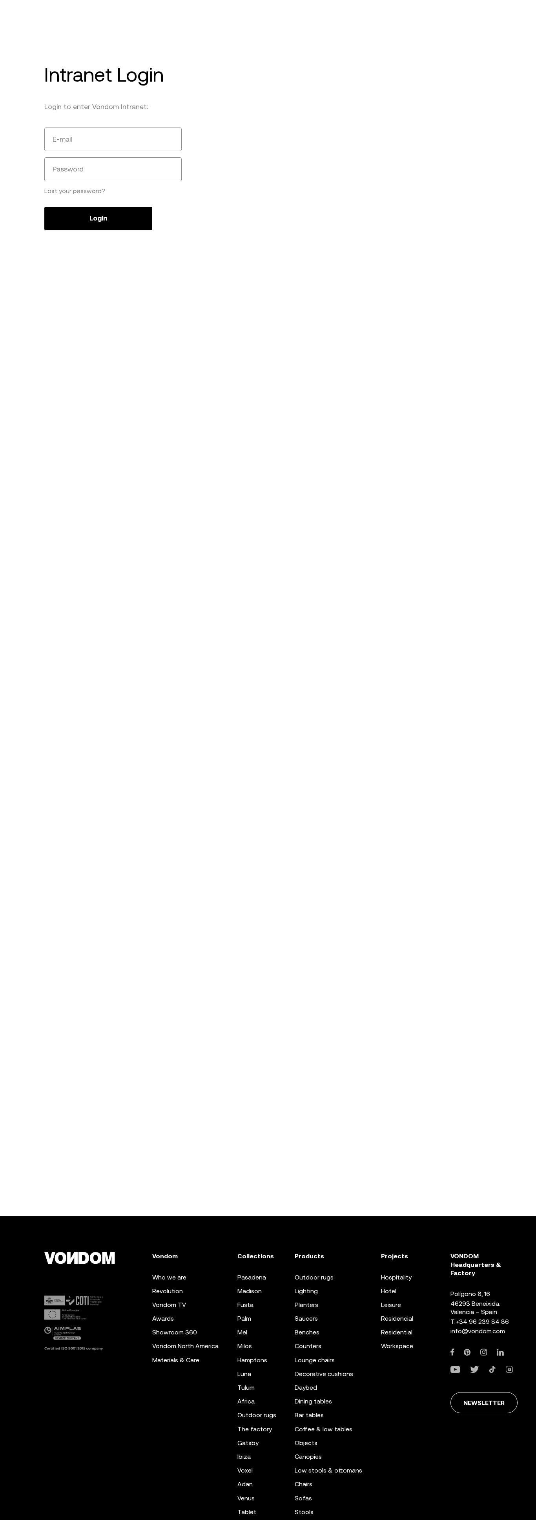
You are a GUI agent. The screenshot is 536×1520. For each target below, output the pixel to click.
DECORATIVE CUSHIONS (324, 1374)
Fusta (245, 1304)
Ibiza (244, 1456)
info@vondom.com (477, 1331)
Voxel (245, 1470)
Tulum (246, 1387)
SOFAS (303, 1498)
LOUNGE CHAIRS (315, 1360)
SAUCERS (306, 1318)
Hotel (388, 1291)
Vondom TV (169, 1304)
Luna (244, 1374)
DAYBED (306, 1387)
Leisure (391, 1304)
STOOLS (304, 1512)
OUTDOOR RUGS (314, 1277)
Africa (246, 1401)
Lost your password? (74, 191)
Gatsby (248, 1443)
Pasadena (251, 1277)
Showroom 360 (174, 1332)
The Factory (254, 1429)
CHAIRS (303, 1484)
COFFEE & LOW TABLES (323, 1429)
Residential (396, 1332)
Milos (244, 1346)
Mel (242, 1332)
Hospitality (396, 1277)
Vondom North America (185, 1346)
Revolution (167, 1291)
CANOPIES (308, 1456)
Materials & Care (175, 1360)
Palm (244, 1318)
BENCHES (307, 1332)
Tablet (246, 1512)
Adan (245, 1484)
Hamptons (252, 1360)
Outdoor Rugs (256, 1415)
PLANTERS (306, 1304)
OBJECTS (306, 1443)
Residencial (397, 1318)
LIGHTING (306, 1291)
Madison (249, 1291)
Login (98, 218)
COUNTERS (308, 1346)
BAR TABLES (309, 1415)
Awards (163, 1318)
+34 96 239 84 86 (482, 1321)
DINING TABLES (313, 1401)
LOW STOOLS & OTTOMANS (328, 1470)
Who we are (169, 1277)
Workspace (397, 1346)
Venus (246, 1498)
